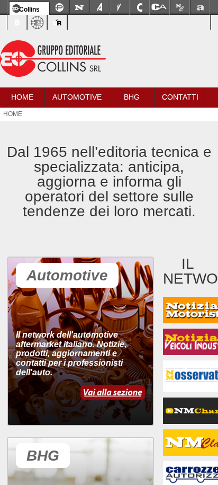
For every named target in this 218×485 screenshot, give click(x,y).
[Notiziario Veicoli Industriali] (119, 7)
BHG (132, 97)
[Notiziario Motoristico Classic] (179, 7)
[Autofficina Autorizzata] (200, 7)
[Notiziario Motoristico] (79, 7)
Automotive (77, 97)
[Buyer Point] (16, 22)
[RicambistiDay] (37, 22)
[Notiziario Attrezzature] (99, 7)
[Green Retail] (57, 22)
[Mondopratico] (59, 7)
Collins (29, 9)
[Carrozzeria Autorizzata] (159, 7)
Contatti (180, 97)
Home (22, 97)
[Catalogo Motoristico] (139, 7)
